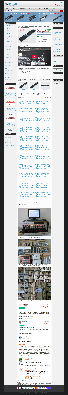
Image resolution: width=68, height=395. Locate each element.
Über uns (14, 8)
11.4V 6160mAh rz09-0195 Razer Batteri (25, 173)
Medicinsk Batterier (8, 70)
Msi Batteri (7, 51)
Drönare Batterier (8, 68)
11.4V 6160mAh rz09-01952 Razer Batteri (26, 174)
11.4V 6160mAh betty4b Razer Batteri (41, 108)
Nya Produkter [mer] (11, 83)
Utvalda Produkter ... (9, 79)
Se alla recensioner (22, 380)
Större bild (23, 89)
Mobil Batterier (8, 65)
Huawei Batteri (8, 49)
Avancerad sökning (58, 70)
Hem (58, 2)
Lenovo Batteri (8, 27)
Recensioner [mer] (58, 55)
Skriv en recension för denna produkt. (58, 62)
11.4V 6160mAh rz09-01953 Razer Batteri (26, 187)
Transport (30, 8)
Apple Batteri (7, 33)
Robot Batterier (8, 67)
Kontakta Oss (7, 140)
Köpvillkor (7, 139)
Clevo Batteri (7, 44)
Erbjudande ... (7, 76)
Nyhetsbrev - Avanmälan (9, 145)
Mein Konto (37, 8)
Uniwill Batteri (8, 57)
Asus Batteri (7, 35)
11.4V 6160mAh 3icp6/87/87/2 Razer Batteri (42, 103)
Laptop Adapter (8, 60)
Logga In (61, 2)
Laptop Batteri (22, 23)
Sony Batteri (7, 38)
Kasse (54, 8)
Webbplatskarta (8, 142)
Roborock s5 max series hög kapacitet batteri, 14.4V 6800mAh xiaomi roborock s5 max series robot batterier (10, 95)
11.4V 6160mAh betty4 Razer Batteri (41, 104)
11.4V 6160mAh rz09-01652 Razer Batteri (42, 165)
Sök (55, 65)
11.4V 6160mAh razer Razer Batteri (41, 163)
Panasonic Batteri (8, 54)
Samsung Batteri (8, 36)
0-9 (46, 389)
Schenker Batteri (8, 41)
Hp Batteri (7, 30)
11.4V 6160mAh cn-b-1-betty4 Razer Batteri (26, 120)
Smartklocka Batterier (9, 73)
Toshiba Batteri (8, 43)
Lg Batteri (7, 52)
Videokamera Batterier (9, 62)
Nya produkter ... (8, 77)
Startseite (7, 8)
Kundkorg (61, 4)
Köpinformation (8, 137)
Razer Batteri (28, 23)
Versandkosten (52, 386)
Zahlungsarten (22, 8)
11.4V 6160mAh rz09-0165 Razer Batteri (42, 164)
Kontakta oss (34, 386)
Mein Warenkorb (46, 8)
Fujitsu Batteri (8, 46)
